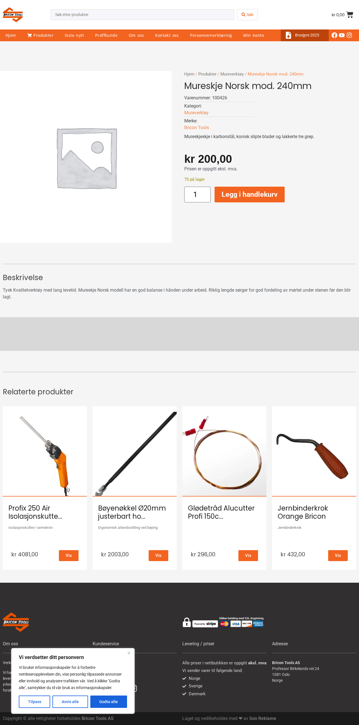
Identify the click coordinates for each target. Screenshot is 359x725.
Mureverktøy (232, 74)
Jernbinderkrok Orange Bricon (303, 512)
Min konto (253, 35)
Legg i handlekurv (250, 194)
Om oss (136, 35)
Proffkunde (106, 35)
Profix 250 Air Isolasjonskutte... (35, 512)
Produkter (43, 35)
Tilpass (34, 701)
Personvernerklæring (211, 35)
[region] (73, 681)
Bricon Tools (196, 127)
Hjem (11, 35)
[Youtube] (342, 35)
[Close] (128, 652)
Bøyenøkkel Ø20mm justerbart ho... (132, 512)
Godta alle (108, 701)
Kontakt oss (167, 35)
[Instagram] (349, 35)
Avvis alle (70, 701)
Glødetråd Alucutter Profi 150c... (221, 512)
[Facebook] (334, 35)
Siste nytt (74, 35)
